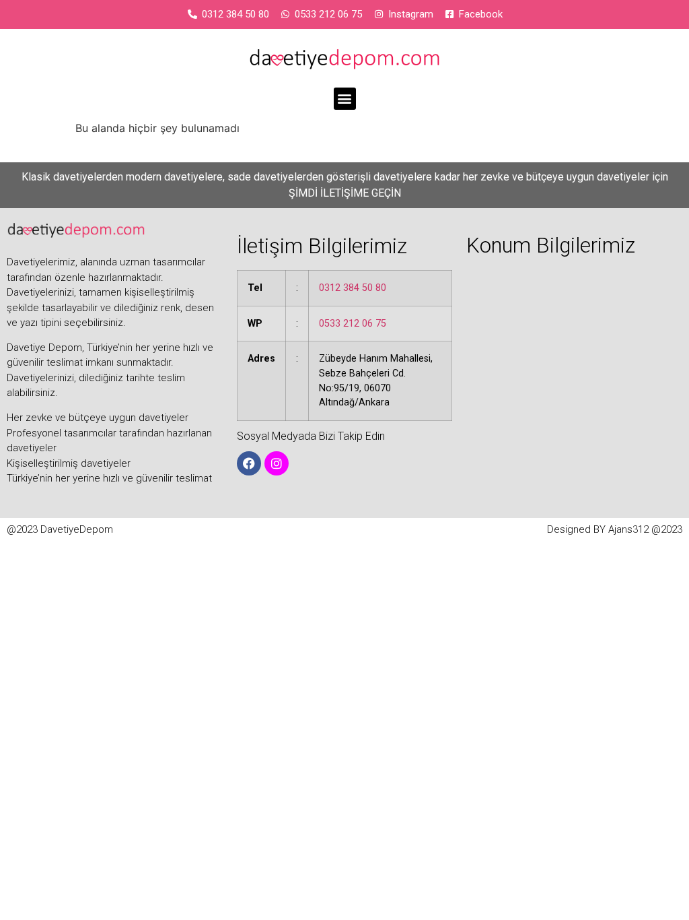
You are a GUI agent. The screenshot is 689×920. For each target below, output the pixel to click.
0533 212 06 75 (352, 323)
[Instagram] (276, 463)
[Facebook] (249, 463)
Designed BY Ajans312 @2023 (614, 529)
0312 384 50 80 (352, 288)
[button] (345, 99)
